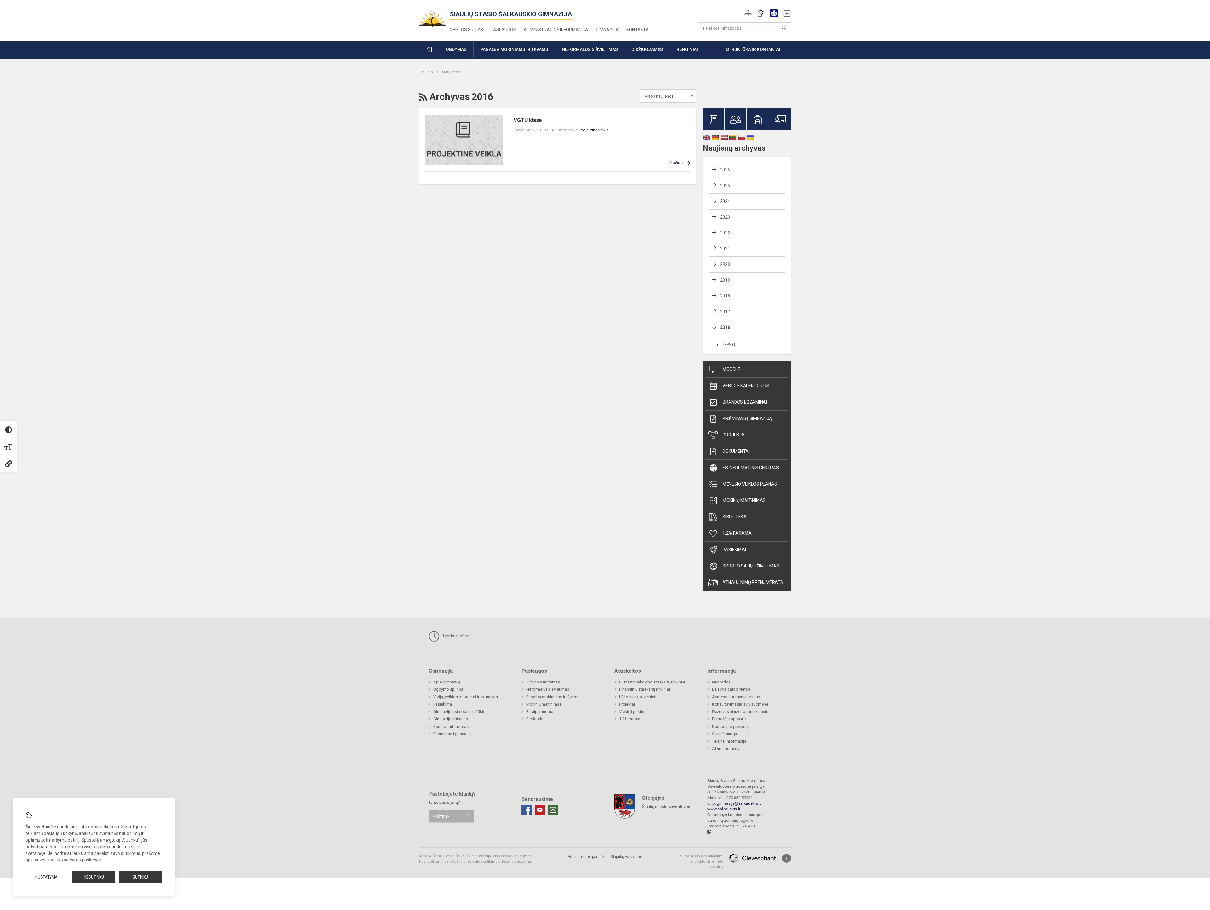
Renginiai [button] (687, 49)
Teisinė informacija (729, 741)
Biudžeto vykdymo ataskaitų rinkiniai (652, 682)
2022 (725, 232)
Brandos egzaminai (745, 402)
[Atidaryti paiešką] (784, 28)
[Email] (553, 810)
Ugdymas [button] (456, 49)
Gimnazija (607, 29)
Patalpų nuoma (539, 711)
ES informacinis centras (751, 467)
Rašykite (441, 816)
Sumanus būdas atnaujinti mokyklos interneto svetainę (701, 861)
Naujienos (451, 72)
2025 (725, 185)
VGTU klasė (528, 120)
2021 (725, 248)
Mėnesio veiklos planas (750, 484)
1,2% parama (737, 533)
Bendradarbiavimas (451, 726)
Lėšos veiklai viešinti (637, 696)
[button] (748, 13)
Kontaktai (638, 29)
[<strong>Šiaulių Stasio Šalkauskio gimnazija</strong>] (434, 16)
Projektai (734, 434)
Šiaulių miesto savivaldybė (666, 806)
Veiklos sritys (466, 29)
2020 (725, 264)
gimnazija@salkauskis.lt (739, 803)
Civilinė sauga (724, 733)
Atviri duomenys (726, 748)
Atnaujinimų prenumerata (753, 582)
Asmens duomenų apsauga (737, 696)
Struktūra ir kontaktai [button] (753, 49)
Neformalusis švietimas (547, 689)
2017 (725, 311)
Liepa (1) (729, 345)
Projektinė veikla (594, 130)
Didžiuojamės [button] (647, 49)
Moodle (731, 369)
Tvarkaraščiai (455, 636)
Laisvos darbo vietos (731, 689)
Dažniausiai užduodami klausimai (742, 711)
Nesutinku (94, 877)
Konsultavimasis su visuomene (740, 704)
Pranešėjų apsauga (729, 719)
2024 (725, 201)
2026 (725, 169)
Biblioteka (734, 516)
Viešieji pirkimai (633, 711)
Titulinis (426, 72)
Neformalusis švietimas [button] (590, 49)
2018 (725, 295)
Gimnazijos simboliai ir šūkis (459, 711)
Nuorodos (721, 682)
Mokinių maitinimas (744, 500)
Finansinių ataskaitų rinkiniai (644, 689)
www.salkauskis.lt (723, 809)
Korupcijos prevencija (732, 726)
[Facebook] (526, 810)
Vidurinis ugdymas (543, 682)
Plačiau (676, 162)
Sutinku (140, 877)
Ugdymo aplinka (448, 689)
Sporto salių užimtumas (751, 565)
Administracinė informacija (556, 29)
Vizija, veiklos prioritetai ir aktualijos (465, 696)
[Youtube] (540, 810)
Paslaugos (503, 29)
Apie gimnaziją (446, 682)
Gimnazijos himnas (450, 719)
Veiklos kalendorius (746, 385)
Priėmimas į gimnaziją (747, 418)
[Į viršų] (786, 858)
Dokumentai (736, 451)
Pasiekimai (734, 549)
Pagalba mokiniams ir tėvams (552, 696)
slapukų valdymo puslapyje (74, 859)
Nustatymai (47, 877)
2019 (725, 280)
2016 (725, 327)
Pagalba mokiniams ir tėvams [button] (514, 49)
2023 (725, 217)
